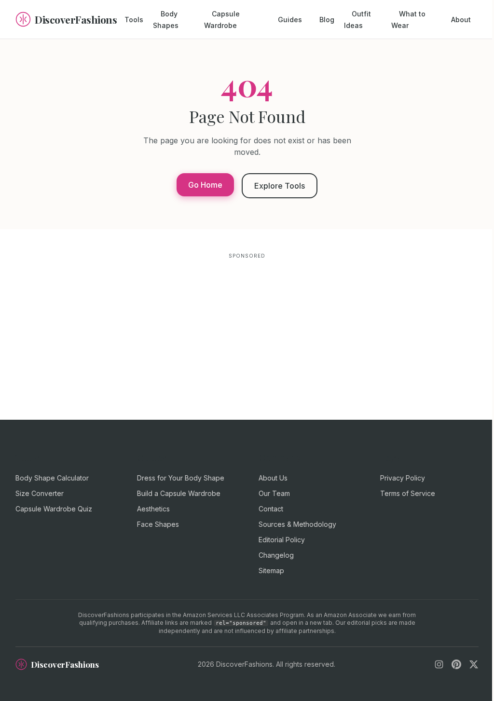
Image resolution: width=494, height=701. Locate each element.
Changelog (276, 555)
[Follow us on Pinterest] (456, 664)
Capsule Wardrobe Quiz (53, 509)
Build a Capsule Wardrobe (178, 493)
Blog (326, 19)
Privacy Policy (402, 478)
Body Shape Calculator (52, 478)
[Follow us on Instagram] (439, 664)
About (461, 19)
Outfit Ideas (357, 19)
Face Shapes (158, 524)
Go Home (205, 185)
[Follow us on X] (474, 664)
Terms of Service (407, 493)
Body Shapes (165, 19)
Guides (290, 19)
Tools (133, 19)
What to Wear (408, 19)
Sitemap (271, 570)
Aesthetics (153, 509)
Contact (271, 509)
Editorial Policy (282, 540)
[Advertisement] (247, 329)
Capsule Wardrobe (222, 19)
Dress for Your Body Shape (180, 478)
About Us (273, 478)
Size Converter (39, 493)
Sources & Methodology (297, 524)
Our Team (274, 493)
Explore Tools (279, 186)
